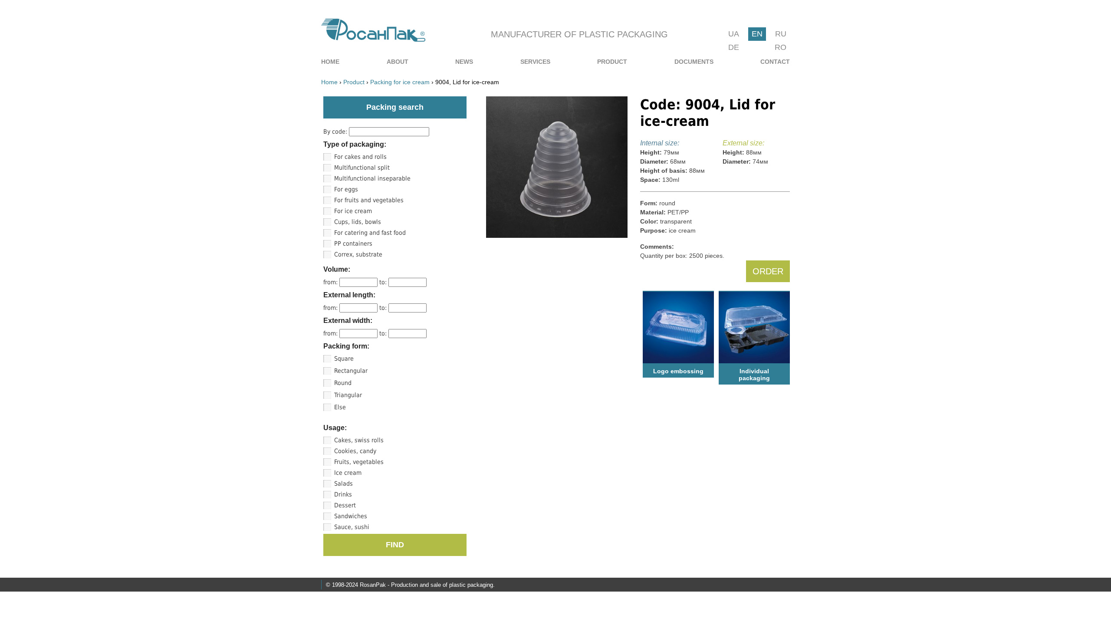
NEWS (464, 61)
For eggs (346, 189)
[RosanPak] (373, 39)
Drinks (343, 494)
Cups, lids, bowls (357, 221)
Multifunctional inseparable (372, 178)
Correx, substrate (358, 254)
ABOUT (397, 61)
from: (331, 282)
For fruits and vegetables (369, 200)
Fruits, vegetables (359, 461)
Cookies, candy (355, 450)
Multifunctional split (362, 167)
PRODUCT (612, 61)
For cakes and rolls (360, 156)
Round (343, 382)
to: (383, 282)
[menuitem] (330, 61)
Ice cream (348, 472)
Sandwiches (350, 516)
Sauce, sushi (351, 526)
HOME (330, 61)
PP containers (353, 243)
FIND (395, 544)
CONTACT (775, 61)
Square (344, 358)
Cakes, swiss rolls (359, 440)
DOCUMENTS (693, 61)
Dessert (345, 505)
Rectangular (351, 370)
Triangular (348, 394)
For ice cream (353, 210)
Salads (343, 483)
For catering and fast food (370, 232)
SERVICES (535, 61)
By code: (336, 131)
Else (340, 407)
